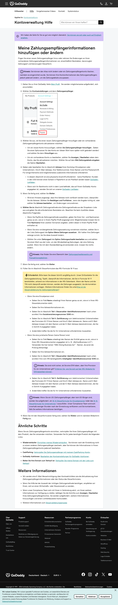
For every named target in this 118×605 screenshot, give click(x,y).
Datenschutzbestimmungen (94, 587)
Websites (104, 535)
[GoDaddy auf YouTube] (110, 576)
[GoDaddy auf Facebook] (83, 576)
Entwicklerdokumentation (53, 521)
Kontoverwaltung (31, 17)
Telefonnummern (106, 560)
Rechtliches (9, 546)
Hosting (103, 548)
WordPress (104, 544)
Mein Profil (55, 84)
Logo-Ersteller (105, 556)
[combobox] (79, 22)
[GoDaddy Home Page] (15, 575)
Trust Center (10, 550)
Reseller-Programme (72, 528)
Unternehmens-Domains (53, 530)
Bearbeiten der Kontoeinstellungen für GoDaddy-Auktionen (65, 456)
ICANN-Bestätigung (51, 526)
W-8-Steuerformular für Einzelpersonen (69, 401)
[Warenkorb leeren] (111, 3)
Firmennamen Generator (53, 534)
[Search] (100, 22)
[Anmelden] (106, 4)
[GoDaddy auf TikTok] (97, 576)
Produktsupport (24, 521)
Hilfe (32, 11)
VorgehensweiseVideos (46, 11)
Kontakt (61, 11)
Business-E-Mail (106, 539)
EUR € (56, 575)
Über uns (9, 524)
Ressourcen (22, 530)
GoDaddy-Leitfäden (70, 189)
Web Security (105, 552)
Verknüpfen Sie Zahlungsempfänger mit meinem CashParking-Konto (62, 452)
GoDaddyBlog (10, 542)
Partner (67, 532)
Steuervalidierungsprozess (56, 503)
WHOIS (47, 542)
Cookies (109, 587)
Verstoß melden (24, 526)
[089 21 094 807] (101, 4)
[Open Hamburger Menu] (6, 4)
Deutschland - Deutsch (38, 575)
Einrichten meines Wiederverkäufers (52, 442)
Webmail (47, 538)
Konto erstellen (91, 535)
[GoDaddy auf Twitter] (103, 576)
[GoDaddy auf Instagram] (90, 576)
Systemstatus (73, 11)
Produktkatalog (50, 546)
